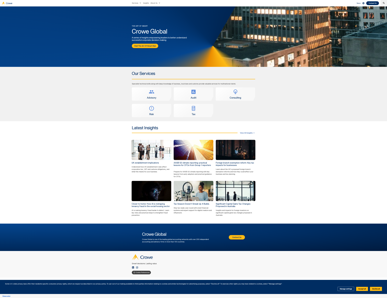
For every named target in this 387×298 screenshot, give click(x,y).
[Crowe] (7, 3)
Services (135, 3)
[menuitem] (136, 3)
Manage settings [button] (346, 289)
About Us (153, 3)
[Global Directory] (363, 3)
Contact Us (373, 3)
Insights (146, 3)
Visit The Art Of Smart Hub (145, 46)
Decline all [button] (376, 289)
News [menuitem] (359, 3)
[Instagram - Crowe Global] (137, 267)
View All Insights (246, 133)
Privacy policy (6, 296)
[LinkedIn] (134, 267)
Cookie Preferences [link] (143, 272)
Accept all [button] (362, 289)
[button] (384, 281)
